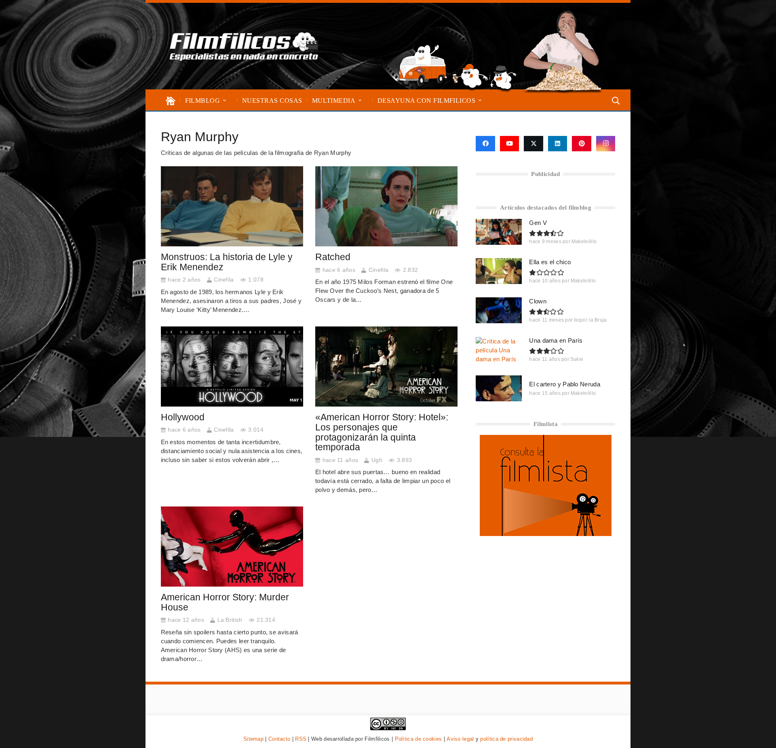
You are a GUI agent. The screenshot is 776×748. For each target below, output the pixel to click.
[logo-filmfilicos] (244, 46)
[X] (533, 143)
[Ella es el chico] (499, 271)
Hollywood (183, 417)
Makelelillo (584, 241)
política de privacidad (506, 739)
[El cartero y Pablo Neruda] (499, 388)
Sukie (577, 359)
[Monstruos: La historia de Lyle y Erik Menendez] (232, 206)
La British (229, 620)
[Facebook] (485, 143)
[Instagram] (606, 143)
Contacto (279, 739)
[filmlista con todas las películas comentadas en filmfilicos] (546, 533)
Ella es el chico (550, 262)
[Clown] (499, 310)
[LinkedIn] (557, 143)
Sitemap (253, 739)
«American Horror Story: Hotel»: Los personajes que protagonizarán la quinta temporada (381, 432)
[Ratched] (386, 206)
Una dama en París (555, 340)
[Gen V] (499, 232)
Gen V (538, 222)
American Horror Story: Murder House (225, 602)
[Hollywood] (232, 366)
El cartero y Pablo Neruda (564, 384)
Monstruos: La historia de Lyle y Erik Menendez (227, 262)
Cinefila (224, 280)
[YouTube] (509, 143)
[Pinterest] (581, 143)
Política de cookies (418, 739)
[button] (224, 100)
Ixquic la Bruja (590, 320)
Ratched (332, 257)
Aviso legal (460, 739)
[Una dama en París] (499, 350)
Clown (537, 301)
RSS (300, 739)
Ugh (376, 460)
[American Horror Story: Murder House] (232, 546)
